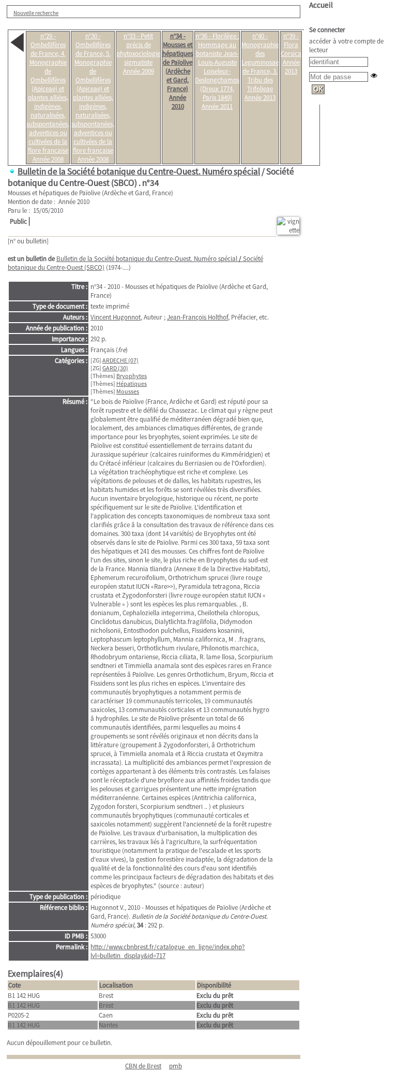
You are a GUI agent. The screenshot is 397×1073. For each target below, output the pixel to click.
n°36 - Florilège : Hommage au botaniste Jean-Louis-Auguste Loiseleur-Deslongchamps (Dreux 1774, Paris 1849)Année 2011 (217, 71)
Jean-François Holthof (197, 317)
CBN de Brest (143, 1066)
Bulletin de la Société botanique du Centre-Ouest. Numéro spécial (139, 171)
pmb (175, 1066)
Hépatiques (131, 383)
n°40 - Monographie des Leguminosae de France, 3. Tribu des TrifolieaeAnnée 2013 (260, 67)
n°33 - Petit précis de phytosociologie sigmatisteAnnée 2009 (138, 54)
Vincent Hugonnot (115, 317)
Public (18, 221)
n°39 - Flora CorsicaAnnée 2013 (291, 54)
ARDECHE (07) (120, 360)
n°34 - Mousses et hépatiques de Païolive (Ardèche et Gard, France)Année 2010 (177, 71)
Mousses (127, 391)
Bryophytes (131, 376)
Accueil (321, 5)
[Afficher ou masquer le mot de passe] (374, 75)
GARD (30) (115, 368)
